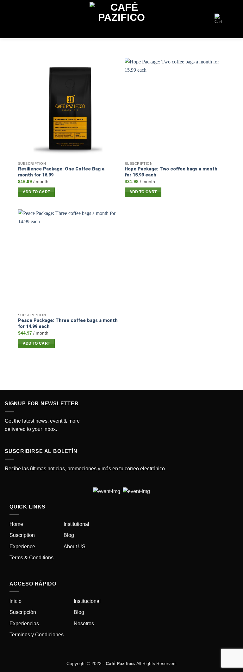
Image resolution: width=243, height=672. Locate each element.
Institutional (76, 524)
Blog (69, 535)
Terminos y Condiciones (36, 634)
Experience (22, 546)
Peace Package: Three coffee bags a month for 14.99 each (68, 323)
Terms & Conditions (31, 557)
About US (74, 546)
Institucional (87, 601)
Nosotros (84, 623)
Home (16, 524)
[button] (16, 19)
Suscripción (22, 612)
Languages (228, 19)
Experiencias (24, 623)
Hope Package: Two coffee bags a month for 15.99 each (171, 172)
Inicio (15, 601)
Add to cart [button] (36, 192)
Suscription (22, 535)
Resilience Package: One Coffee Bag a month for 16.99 (61, 172)
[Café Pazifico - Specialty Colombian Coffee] (121, 19)
